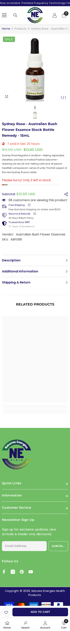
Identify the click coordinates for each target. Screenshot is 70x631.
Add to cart (40, 612)
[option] (35, 68)
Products (21, 29)
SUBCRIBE (59, 546)
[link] (6, 612)
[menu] (4, 15)
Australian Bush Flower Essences (40, 234)
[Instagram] (12, 571)
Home (6, 29)
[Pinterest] (21, 571)
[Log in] (54, 15)
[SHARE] (65, 194)
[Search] (15, 15)
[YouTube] (30, 571)
